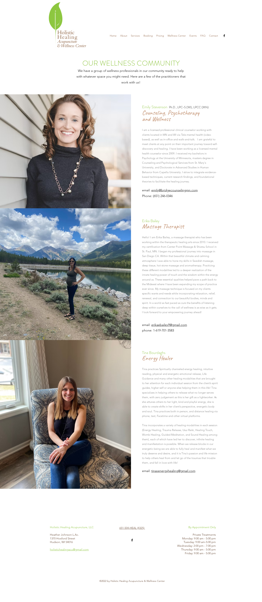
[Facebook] (224, 35)
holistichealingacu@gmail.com (69, 549)
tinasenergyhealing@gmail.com (173, 471)
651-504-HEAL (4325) (132, 528)
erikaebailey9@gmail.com (169, 325)
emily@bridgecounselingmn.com (174, 190)
